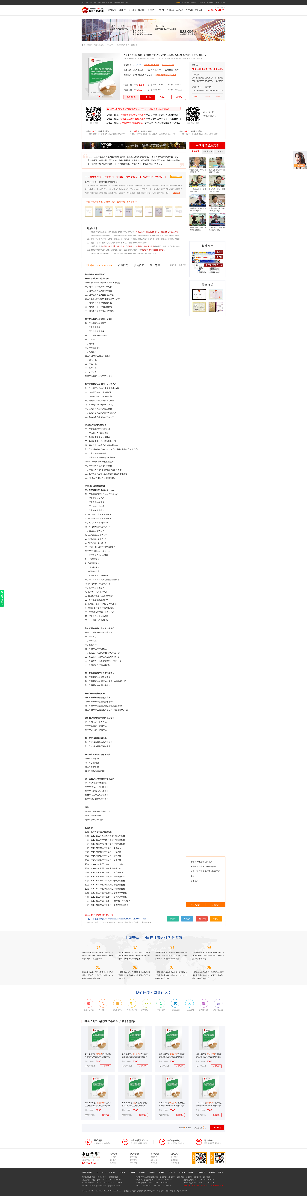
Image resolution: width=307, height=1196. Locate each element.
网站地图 (210, 2)
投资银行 (189, 10)
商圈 (122, 2)
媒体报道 (219, 151)
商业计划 (132, 10)
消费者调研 (116, 2)
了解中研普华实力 (216, 1186)
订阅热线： (196, 74)
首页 (83, 2)
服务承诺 (154, 1160)
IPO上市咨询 (86, 1183)
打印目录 (207, 96)
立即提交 (217, 1127)
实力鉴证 (174, 1157)
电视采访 (195, 151)
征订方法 (133, 1157)
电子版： (151, 85)
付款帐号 (133, 1160)
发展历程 (113, 1163)
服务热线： (196, 65)
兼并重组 (151, 10)
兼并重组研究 (188, 1180)
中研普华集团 (87, 1172)
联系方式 (112, 1172)
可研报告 (123, 10)
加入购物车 (131, 97)
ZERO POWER (100, 1172)
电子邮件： (210, 87)
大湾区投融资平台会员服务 (133, 119)
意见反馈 (172, 1172)
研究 (87, 2)
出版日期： (128, 70)
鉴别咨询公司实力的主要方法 (152, 250)
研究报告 (112, 10)
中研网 (151, 1191)
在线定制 (163, 97)
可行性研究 (86, 1180)
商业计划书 (96, 1180)
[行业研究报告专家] (207, 274)
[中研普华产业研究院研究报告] (93, 13)
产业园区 (170, 10)
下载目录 (195, 96)
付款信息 (186, 2)
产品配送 (154, 1163)
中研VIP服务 (146, 922)
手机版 (220, 1172)
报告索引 (192, 1172)
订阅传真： (196, 87)
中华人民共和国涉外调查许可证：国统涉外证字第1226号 (157, 232)
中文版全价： (129, 85)
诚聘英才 (152, 1172)
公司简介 (113, 1157)
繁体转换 (219, 96)
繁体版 (223, 2)
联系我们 (194, 2)
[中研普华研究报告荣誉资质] (207, 311)
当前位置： (88, 45)
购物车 (179, 2)
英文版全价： (129, 90)
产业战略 (198, 10)
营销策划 (147, 1180)
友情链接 (211, 1172)
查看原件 (176, 193)
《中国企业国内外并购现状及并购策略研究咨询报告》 (106, 134)
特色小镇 (109, 2)
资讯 (95, 2)
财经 (91, 2)
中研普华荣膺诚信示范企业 (166, 75)
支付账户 (216, 919)
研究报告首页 (99, 45)
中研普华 (160, 1191)
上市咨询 (160, 10)
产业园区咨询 (188, 1183)
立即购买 (215, 905)
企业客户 (162, 1172)
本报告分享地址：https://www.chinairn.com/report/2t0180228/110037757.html (115, 919)
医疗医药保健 (122, 45)
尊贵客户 (154, 1157)
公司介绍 (202, 2)
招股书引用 (207, 151)
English (217, 2)
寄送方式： (128, 75)
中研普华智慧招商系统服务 (133, 114)
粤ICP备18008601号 (180, 1191)
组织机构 (113, 1160)
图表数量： (170, 70)
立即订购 (147, 97)
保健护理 (133, 45)
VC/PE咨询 (140, 1183)
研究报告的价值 (168, 65)
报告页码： (151, 70)
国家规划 (179, 10)
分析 (103, 2)
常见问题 (133, 1163)
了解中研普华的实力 (151, 65)
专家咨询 (178, 97)
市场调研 (141, 10)
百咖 (126, 2)
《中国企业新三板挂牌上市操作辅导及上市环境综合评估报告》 (153, 134)
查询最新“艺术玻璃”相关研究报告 (99, 915)
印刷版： (171, 85)
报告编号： (128, 65)
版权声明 (142, 1172)
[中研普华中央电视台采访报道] (134, 148)
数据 (99, 2)
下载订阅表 (201, 919)
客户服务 (182, 1172)
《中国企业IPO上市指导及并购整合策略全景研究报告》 (200, 134)
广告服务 (132, 1172)
